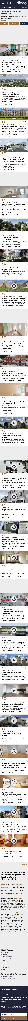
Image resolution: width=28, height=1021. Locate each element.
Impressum (7, 994)
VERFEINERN (24, 23)
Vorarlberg (6, 967)
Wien (4, 969)
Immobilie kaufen (18, 898)
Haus (2, 886)
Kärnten (5, 954)
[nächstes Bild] (26, 50)
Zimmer (9, 886)
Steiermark (6, 963)
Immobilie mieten (18, 913)
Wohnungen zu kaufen (9, 978)
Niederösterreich (7, 956)
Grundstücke (4, 887)
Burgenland (6, 952)
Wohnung (19, 884)
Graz (22, 892)
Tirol (4, 965)
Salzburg (5, 961)
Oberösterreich (7, 959)
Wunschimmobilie (6, 928)
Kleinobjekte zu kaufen (9, 976)
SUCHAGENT (4, 23)
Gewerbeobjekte (15, 886)
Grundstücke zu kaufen (9, 980)
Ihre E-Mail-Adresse (5, 1011)
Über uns (6, 992)
